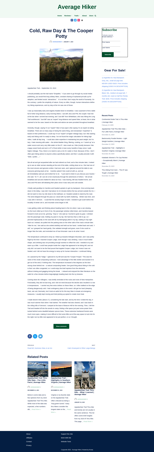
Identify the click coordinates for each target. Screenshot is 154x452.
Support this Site (67, 434)
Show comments (61, 326)
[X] (35, 336)
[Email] (40, 336)
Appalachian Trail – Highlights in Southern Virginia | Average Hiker (61, 380)
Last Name (106, 47)
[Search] (95, 15)
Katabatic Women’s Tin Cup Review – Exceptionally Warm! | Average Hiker (114, 160)
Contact (29, 441)
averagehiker (57, 42)
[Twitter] (75, 20)
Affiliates (29, 438)
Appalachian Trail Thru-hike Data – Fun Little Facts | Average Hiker (37, 380)
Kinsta (91, 449)
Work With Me (66, 438)
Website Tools (66, 441)
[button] (71, 15)
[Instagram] (78, 20)
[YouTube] (82, 20)
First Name (106, 42)
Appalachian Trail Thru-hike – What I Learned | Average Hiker (84, 392)
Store (91, 16)
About (84, 16)
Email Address (107, 37)
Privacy (28, 445)
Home (59, 16)
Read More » (36, 409)
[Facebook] (72, 20)
